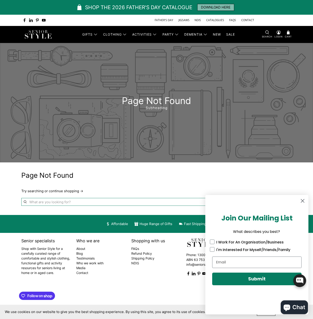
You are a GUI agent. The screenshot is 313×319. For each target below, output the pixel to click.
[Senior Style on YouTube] (44, 20)
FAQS (232, 20)
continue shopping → (66, 191)
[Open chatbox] (299, 280)
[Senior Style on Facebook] (24, 20)
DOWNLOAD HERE (216, 7)
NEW (217, 34)
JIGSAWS (183, 20)
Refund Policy (141, 253)
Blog (79, 253)
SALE (230, 34)
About (80, 249)
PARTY (168, 34)
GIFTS (87, 34)
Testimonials (85, 258)
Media (80, 268)
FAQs (135, 249)
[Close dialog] (303, 201)
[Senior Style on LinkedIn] (31, 20)
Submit (257, 279)
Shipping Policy (142, 258)
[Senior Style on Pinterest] (37, 20)
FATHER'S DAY (164, 20)
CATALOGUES (215, 20)
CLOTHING (112, 34)
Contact (82, 273)
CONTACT (247, 20)
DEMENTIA (193, 34)
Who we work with (90, 263)
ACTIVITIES (142, 34)
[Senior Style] (39, 34)
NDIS (198, 20)
